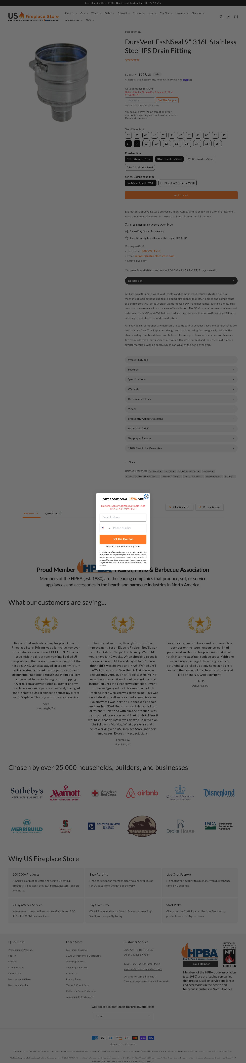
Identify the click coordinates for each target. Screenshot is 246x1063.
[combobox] (105, 528)
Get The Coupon (123, 539)
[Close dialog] (146, 496)
